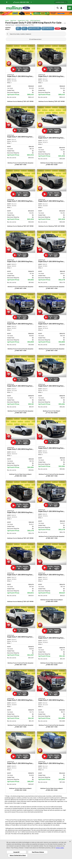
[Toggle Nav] (69, 7)
